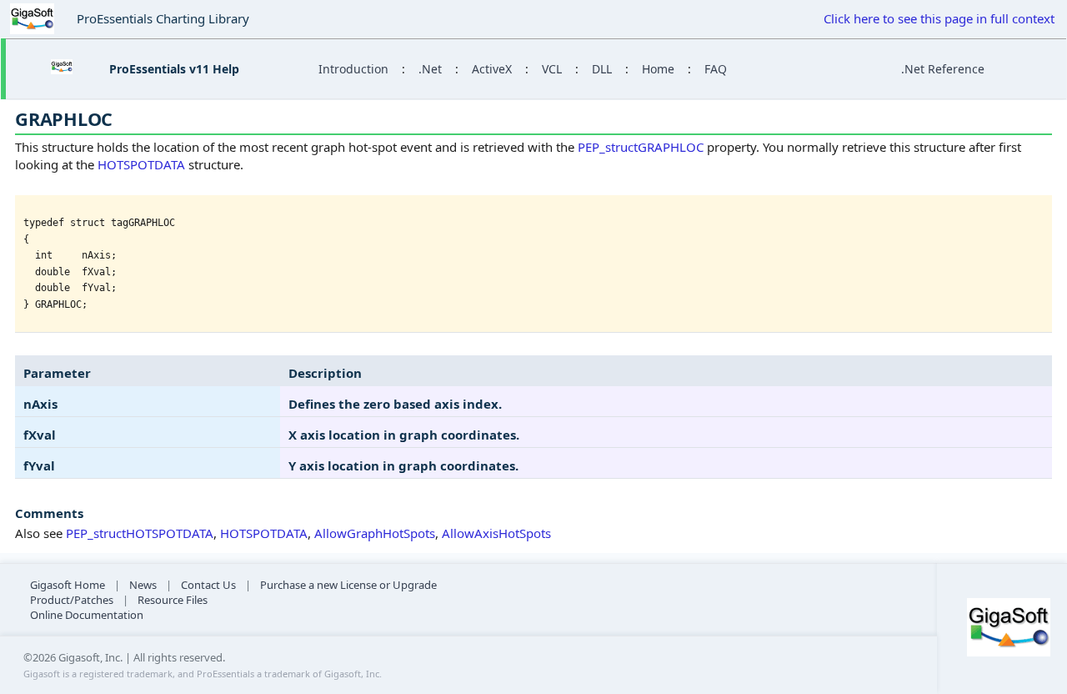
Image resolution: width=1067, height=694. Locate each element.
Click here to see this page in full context (939, 18)
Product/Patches (71, 599)
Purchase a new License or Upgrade (348, 584)
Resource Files (173, 599)
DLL (602, 69)
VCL (552, 69)
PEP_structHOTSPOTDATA (139, 533)
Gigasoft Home (67, 584)
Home (658, 69)
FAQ (715, 69)
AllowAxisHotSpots (496, 533)
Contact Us (208, 584)
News (143, 584)
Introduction (353, 69)
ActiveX (492, 69)
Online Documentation (86, 614)
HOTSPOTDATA (141, 164)
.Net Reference (942, 69)
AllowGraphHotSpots (374, 533)
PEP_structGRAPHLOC (641, 146)
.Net (430, 69)
